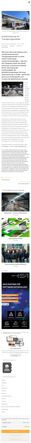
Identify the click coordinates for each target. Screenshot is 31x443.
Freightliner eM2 (11, 160)
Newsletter (4, 398)
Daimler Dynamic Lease (21, 152)
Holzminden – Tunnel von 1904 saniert (15, 213)
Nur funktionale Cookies (15, 435)
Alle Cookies (15, 431)
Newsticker (4, 401)
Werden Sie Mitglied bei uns (21, 146)
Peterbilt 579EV (12, 170)
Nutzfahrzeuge (5, 47)
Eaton (27, 157)
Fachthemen (19, 45)
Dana (3, 154)
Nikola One (25, 167)
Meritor (16, 165)
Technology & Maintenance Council (10, 171)
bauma (3, 385)
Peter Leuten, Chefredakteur (9, 43)
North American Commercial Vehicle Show (11, 168)
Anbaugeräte (4, 382)
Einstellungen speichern (15, 439)
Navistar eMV (15, 167)
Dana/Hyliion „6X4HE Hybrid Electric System (14, 154)
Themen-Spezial (5, 409)
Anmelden (6, 146)
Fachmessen (12, 45)
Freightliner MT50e (19, 160)
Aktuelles (5, 45)
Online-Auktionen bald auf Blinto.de (15, 264)
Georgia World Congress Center (13, 161)
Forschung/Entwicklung (6, 396)
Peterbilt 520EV (5, 170)
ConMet (21, 151)
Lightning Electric (6, 164)
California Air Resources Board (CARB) (10, 151)
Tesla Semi (21, 171)
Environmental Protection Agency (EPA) (11, 158)
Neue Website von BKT (15, 238)
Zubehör (3, 411)
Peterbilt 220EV (25, 168)
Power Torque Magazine (21, 170)
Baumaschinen (4, 388)
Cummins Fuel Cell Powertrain (9, 152)
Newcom (20, 167)
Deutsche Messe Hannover (12, 155)
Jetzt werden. (15, 355)
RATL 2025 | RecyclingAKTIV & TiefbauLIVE (11, 406)
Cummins (26, 151)
